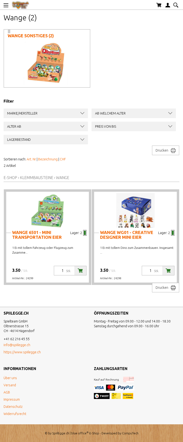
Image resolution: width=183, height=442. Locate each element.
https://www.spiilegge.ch (22, 352)
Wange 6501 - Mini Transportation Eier (37, 235)
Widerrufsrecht (15, 414)
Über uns (10, 378)
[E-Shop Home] (20, 5)
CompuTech (130, 433)
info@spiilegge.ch (17, 345)
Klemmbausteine (36, 177)
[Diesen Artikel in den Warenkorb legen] (80, 270)
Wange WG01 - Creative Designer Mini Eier (126, 235)
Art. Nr (31, 159)
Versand (10, 385)
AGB (7, 392)
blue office (80, 433)
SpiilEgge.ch (60, 433)
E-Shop (10, 177)
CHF (63, 159)
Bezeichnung (48, 159)
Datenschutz (13, 407)
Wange (62, 177)
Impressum (12, 399)
